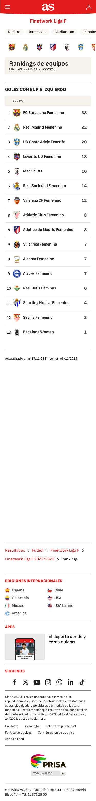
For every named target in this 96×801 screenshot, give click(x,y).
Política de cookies (18, 732)
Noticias (14, 32)
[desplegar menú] (7, 7)
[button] (48, 773)
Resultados (37, 32)
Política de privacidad (61, 726)
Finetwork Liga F (48, 21)
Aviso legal (32, 726)
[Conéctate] (89, 7)
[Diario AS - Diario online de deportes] (48, 7)
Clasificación (64, 32)
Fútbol (38, 550)
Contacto (11, 726)
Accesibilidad (14, 739)
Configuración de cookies (56, 732)
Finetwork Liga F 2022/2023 (29, 559)
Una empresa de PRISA (48, 761)
